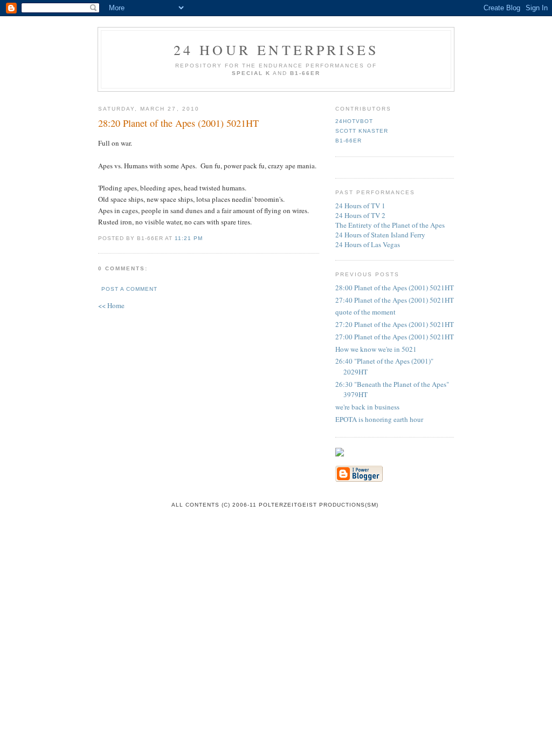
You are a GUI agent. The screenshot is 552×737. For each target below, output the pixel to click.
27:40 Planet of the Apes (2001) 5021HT (394, 300)
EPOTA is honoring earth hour (379, 419)
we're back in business (367, 407)
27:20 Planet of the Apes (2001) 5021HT (394, 324)
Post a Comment (129, 289)
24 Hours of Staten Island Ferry (380, 235)
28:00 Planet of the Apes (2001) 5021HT (394, 287)
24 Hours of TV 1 (360, 205)
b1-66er (348, 141)
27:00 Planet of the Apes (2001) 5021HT (394, 337)
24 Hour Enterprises (276, 49)
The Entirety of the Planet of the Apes (390, 225)
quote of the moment (365, 312)
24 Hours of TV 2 (360, 215)
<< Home (111, 305)
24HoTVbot (354, 121)
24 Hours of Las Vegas (367, 244)
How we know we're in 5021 (376, 349)
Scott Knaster (361, 131)
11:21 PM (189, 238)
